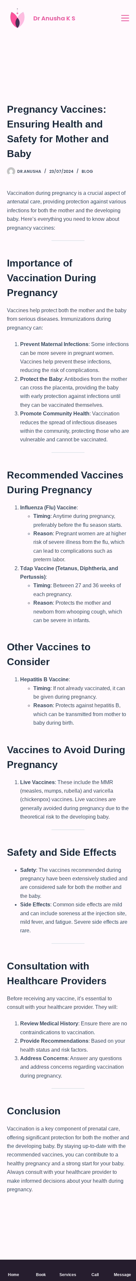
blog (87, 171)
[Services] (68, 1267)
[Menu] (125, 18)
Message (122, 1274)
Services (67, 1274)
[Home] (13, 1267)
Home (13, 1274)
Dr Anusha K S (54, 18)
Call (95, 1274)
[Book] (41, 1267)
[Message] (122, 1267)
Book (41, 1274)
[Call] (95, 1267)
